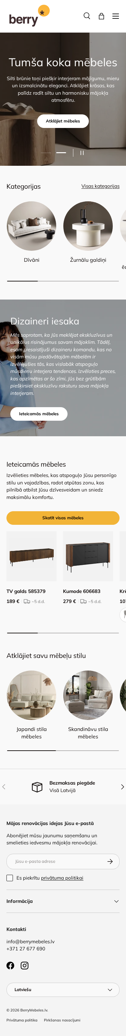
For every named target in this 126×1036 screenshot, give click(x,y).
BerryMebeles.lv (33, 1010)
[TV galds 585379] (31, 556)
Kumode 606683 (81, 591)
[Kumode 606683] (88, 556)
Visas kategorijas (100, 186)
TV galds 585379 (26, 591)
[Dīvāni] (31, 226)
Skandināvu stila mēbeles (88, 732)
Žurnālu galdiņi (88, 260)
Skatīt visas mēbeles (63, 517)
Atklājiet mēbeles (63, 120)
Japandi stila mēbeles (31, 732)
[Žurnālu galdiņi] (88, 226)
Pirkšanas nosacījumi (62, 1020)
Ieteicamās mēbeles (39, 413)
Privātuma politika (21, 1020)
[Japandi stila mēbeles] (31, 695)
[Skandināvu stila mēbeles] (88, 695)
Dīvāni (31, 260)
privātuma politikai (62, 878)
